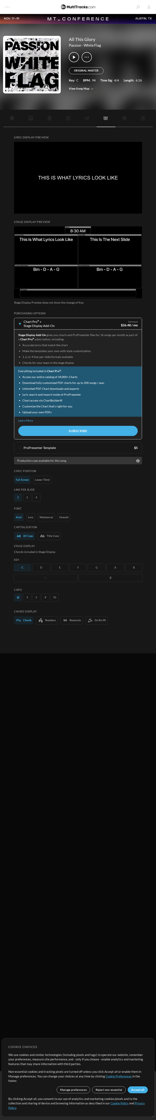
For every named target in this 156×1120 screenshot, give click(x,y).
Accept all (137, 1089)
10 (54, 597)
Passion (75, 45)
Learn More (25, 420)
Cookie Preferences (119, 1076)
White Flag (92, 45)
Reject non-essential (109, 1089)
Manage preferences (73, 1089)
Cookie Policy (119, 1103)
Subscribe (78, 431)
